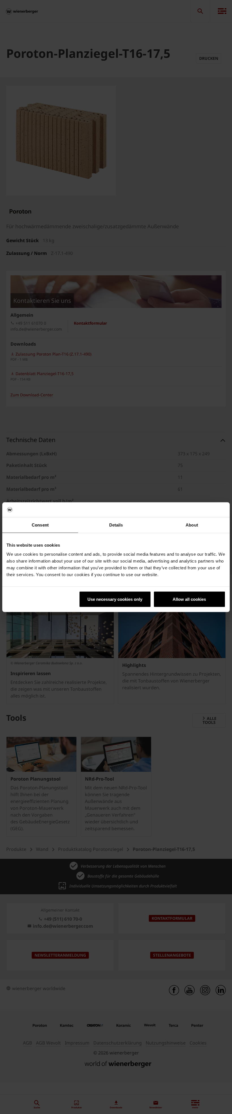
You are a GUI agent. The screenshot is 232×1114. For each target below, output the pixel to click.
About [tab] (192, 525)
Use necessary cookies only (114, 599)
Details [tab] (116, 525)
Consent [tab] (40, 525)
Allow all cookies (189, 599)
